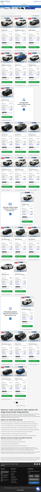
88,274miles (10, 380)
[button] (34, 2)
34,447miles (30, 206)
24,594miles (10, 136)
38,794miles (37, 345)
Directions (12, 473)
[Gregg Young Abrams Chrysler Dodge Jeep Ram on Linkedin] (39, 464)
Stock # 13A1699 (3, 98)
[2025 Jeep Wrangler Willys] (7, 92)
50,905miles (10, 240)
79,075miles (10, 345)
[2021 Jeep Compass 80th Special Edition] (34, 127)
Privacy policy (13, 480)
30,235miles (23, 380)
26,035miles (23, 66)
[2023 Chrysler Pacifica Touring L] (34, 336)
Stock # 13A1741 (24, 307)
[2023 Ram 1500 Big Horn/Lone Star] (7, 23)
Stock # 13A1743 (3, 63)
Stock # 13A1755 (17, 238)
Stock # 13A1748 (30, 168)
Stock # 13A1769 (3, 273)
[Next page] (26, 402)
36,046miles (23, 345)
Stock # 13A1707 (17, 377)
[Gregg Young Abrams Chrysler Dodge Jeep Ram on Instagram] (37, 464)
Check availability (6, 47)
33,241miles (23, 171)
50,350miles (23, 136)
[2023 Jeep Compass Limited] (27, 197)
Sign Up (34, 482)
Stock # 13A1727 (24, 203)
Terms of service (14, 482)
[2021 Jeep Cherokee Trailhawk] (34, 57)
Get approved (13, 477)
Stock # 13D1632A (31, 238)
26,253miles (10, 171)
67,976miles (30, 310)
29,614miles (37, 136)
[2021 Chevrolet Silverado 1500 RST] (7, 336)
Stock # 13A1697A (4, 377)
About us (12, 474)
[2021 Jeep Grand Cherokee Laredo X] (34, 162)
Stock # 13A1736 (17, 168)
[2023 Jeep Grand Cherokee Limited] (7, 162)
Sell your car (13, 476)
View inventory (13, 471)
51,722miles (37, 171)
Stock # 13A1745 (30, 342)
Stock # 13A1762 (17, 133)
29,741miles (10, 66)
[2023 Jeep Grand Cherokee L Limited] (20, 23)
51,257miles (37, 66)
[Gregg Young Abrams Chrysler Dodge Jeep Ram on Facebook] (34, 464)
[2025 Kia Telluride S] (34, 23)
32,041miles (23, 31)
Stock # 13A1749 (3, 342)
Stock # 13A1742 (17, 273)
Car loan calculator (14, 479)
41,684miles (37, 31)
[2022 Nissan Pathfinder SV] (27, 301)
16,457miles (10, 101)
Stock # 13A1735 (17, 63)
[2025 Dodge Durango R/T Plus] (20, 162)
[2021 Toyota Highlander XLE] (7, 371)
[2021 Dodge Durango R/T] (7, 232)
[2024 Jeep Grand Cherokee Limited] (7, 57)
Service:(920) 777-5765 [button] (5, 480)
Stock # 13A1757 (3, 133)
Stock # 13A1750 (30, 133)
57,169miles (23, 240)
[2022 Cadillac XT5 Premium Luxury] (34, 232)
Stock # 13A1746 (3, 168)
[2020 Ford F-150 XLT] (20, 57)
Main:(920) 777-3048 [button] (4, 478)
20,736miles (37, 240)
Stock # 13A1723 (3, 238)
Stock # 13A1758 (17, 342)
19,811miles (10, 31)
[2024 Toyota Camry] (7, 267)
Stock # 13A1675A (31, 63)
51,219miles (3, 275)
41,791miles (23, 275)
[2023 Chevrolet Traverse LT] (20, 267)
